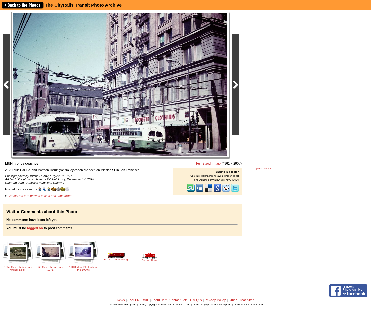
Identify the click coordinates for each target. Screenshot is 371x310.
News (121, 300)
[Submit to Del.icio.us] (208, 191)
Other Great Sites (241, 300)
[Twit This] (235, 191)
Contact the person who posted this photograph (40, 195)
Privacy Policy (215, 300)
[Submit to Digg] (200, 191)
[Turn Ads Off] (264, 168)
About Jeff (159, 300)
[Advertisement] (264, 89)
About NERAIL (138, 300)
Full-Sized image (208, 163)
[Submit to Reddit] (226, 191)
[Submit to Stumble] (191, 191)
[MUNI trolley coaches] (120, 84)
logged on (35, 228)
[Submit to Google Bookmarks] (217, 191)
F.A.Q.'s (196, 300)
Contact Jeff (178, 300)
